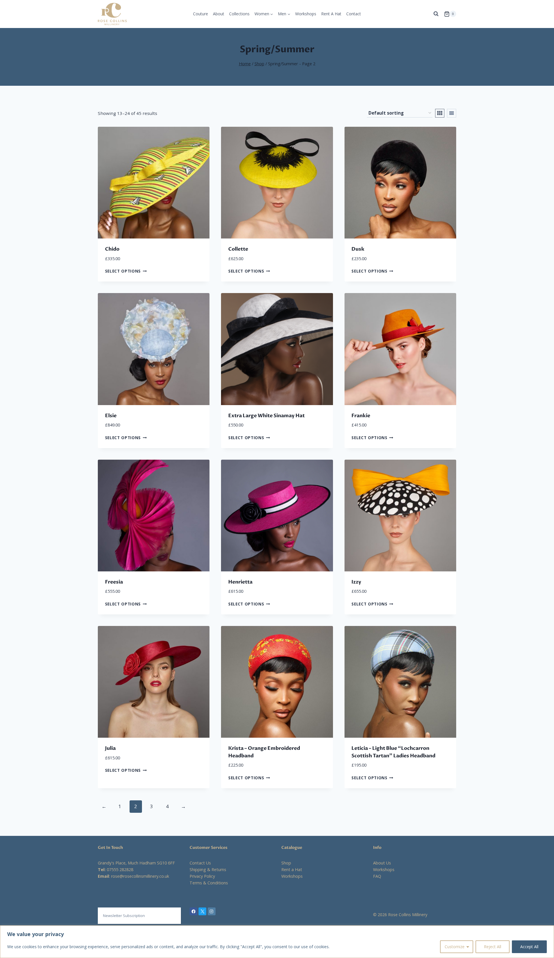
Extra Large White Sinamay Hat (266, 415)
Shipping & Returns (208, 869)
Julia (110, 748)
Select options (123, 271)
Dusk (357, 249)
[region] (277, 941)
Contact (353, 13)
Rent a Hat (291, 869)
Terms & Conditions (209, 883)
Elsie (111, 415)
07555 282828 (120, 869)
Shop (286, 863)
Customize (455, 946)
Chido (112, 249)
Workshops (305, 13)
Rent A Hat (331, 13)
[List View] (451, 113)
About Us (382, 863)
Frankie (360, 415)
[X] (202, 911)
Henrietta (240, 582)
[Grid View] (439, 113)
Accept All (529, 946)
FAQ (377, 876)
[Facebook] (193, 911)
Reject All (492, 946)
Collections (239, 13)
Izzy (356, 582)
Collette (238, 249)
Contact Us (200, 863)
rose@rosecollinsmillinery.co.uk (140, 876)
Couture (200, 13)
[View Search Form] (436, 14)
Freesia (114, 582)
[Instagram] (212, 911)
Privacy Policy (202, 876)
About (218, 13)
